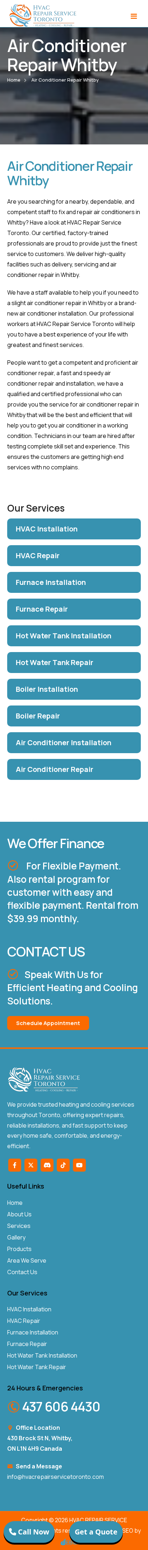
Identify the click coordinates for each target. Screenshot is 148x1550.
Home (13, 80)
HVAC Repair (23, 1321)
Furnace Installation (32, 1332)
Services (19, 1226)
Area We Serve (26, 1260)
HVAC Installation (29, 1309)
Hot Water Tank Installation (42, 1355)
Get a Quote (96, 1532)
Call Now (32, 1532)
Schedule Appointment (48, 1023)
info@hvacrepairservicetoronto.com (55, 1477)
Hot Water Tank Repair (36, 1367)
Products (19, 1249)
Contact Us (22, 1272)
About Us (19, 1214)
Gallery (16, 1237)
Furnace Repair (27, 1344)
